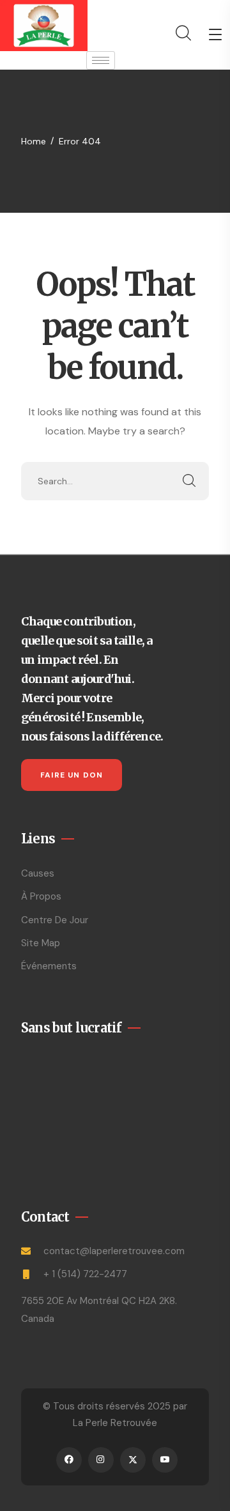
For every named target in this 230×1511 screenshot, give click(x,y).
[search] (183, 34)
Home (33, 141)
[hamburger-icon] (100, 60)
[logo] (44, 24)
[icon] (69, 1460)
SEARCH (189, 481)
